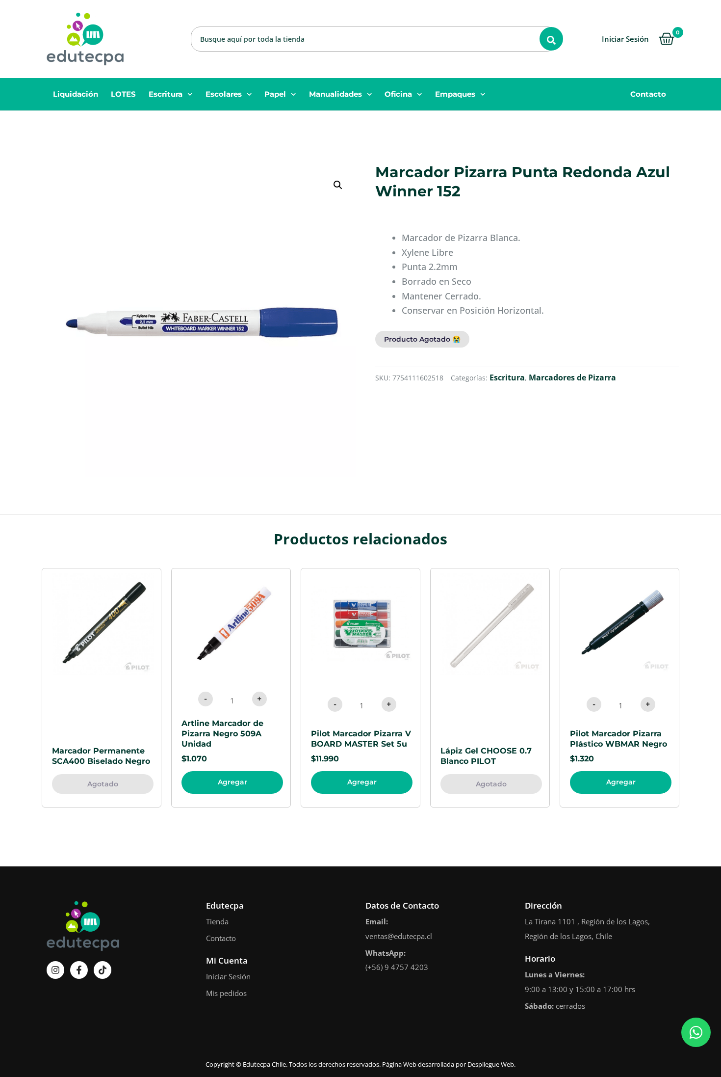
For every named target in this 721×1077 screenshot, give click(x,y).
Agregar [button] (232, 782)
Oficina (398, 94)
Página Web (399, 1064)
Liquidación (75, 94)
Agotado (102, 784)
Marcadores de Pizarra (572, 377)
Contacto (648, 94)
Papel (275, 94)
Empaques (455, 94)
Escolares (224, 94)
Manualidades (335, 94)
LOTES (123, 94)
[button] (338, 185)
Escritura (165, 94)
